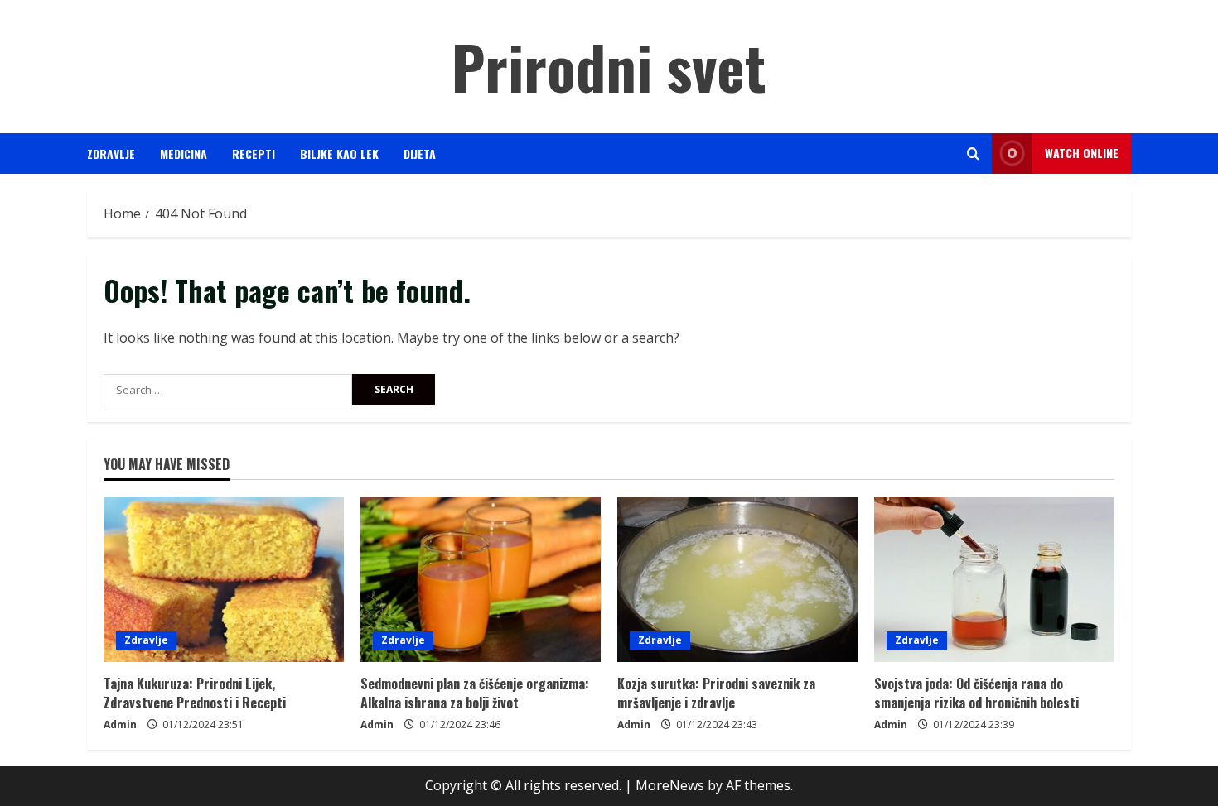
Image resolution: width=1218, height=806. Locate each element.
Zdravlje (111, 153)
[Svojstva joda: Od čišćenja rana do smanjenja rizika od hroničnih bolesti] (994, 579)
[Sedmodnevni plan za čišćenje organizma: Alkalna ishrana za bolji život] (480, 579)
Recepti (253, 153)
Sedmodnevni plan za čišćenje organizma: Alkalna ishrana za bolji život (474, 693)
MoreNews (670, 785)
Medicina (183, 153)
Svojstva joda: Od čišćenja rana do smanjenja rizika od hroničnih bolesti (976, 693)
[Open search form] (973, 153)
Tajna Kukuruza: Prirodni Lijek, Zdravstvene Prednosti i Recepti (195, 693)
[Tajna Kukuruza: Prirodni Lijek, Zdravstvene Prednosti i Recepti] (224, 579)
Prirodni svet (609, 66)
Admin (120, 724)
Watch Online (1082, 152)
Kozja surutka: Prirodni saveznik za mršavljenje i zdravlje (716, 693)
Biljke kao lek (339, 153)
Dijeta (420, 153)
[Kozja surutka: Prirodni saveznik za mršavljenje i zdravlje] (737, 579)
